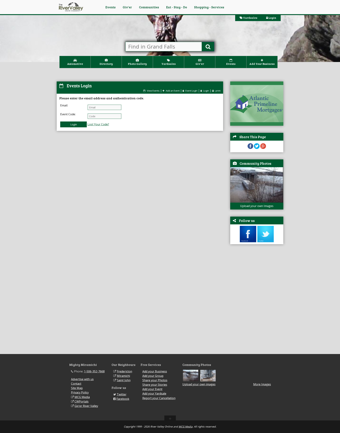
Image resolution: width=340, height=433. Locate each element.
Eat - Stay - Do (176, 7)
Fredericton (124, 371)
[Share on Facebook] (250, 148)
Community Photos (255, 163)
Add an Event (172, 90)
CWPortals (82, 401)
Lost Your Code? (98, 124)
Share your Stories (154, 385)
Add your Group (152, 376)
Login (272, 17)
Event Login (191, 90)
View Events (153, 90)
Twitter (121, 394)
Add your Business (154, 371)
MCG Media (82, 397)
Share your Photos (154, 380)
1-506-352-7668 (94, 371)
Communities (149, 7)
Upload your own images (199, 384)
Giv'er (127, 7)
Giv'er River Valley (86, 406)
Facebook (123, 399)
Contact (76, 384)
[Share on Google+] (263, 148)
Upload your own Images (256, 206)
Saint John (124, 380)
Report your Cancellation (158, 398)
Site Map (77, 388)
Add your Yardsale (154, 393)
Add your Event (152, 389)
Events (110, 7)
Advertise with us (82, 379)
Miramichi (123, 376)
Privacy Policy (80, 392)
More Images (262, 384)
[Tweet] (257, 148)
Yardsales (250, 17)
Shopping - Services (209, 7)
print (217, 90)
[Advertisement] (256, 301)
